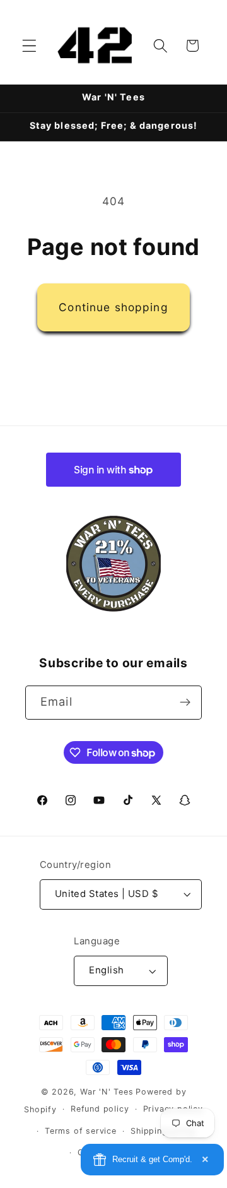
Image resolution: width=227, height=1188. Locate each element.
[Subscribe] (185, 703)
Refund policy (100, 1109)
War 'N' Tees (107, 1091)
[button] (29, 46)
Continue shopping (113, 307)
